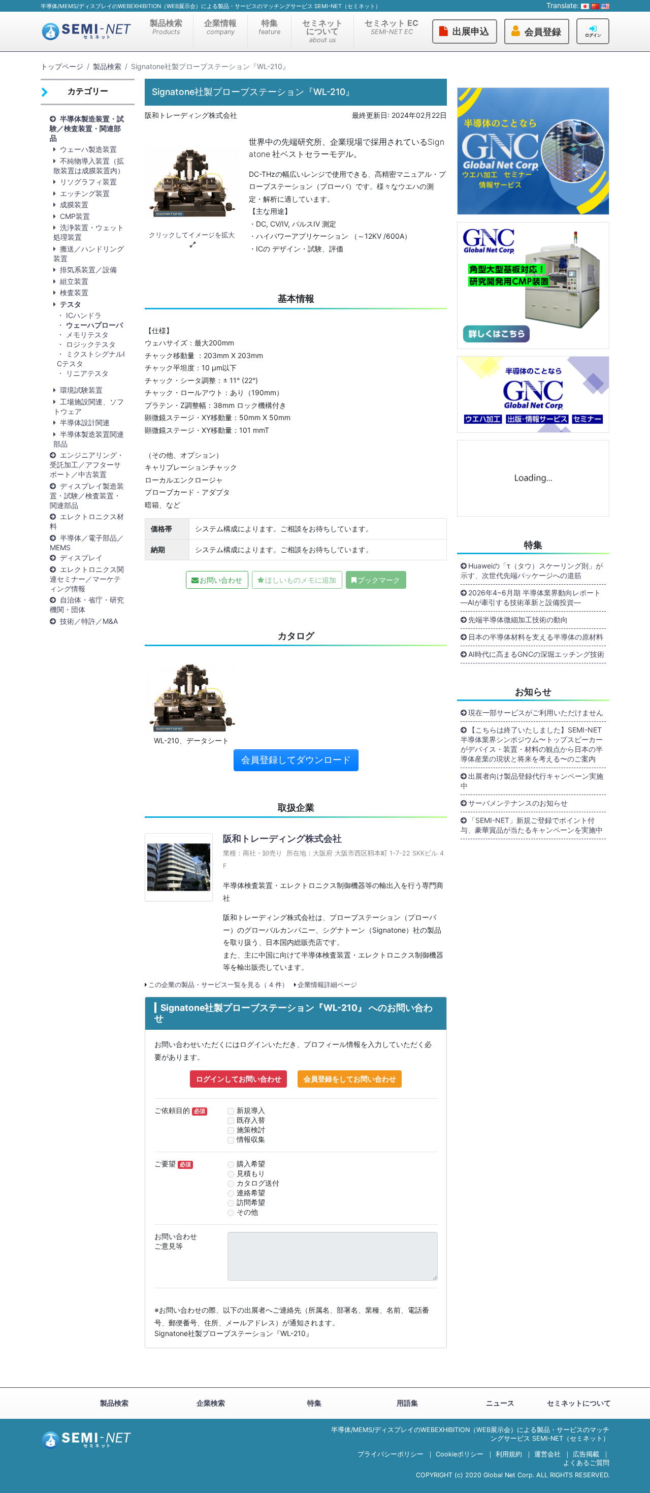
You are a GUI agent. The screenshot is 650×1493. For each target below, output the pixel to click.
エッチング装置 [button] (85, 193)
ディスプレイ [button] (81, 557)
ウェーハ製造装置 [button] (88, 149)
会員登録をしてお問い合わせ (350, 1078)
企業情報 (220, 27)
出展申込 (470, 31)
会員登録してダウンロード (296, 759)
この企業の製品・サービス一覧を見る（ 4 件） (218, 985)
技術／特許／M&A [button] (89, 621)
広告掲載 (586, 1454)
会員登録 (543, 32)
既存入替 (251, 1120)
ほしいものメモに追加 (300, 580)
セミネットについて (322, 31)
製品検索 (166, 27)
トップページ (62, 66)
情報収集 (251, 1139)
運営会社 (547, 1454)
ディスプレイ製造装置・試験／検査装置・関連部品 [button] (87, 496)
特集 (269, 27)
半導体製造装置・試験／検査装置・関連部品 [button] (87, 128)
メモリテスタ (87, 334)
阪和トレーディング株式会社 (282, 838)
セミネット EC (391, 27)
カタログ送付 (258, 1183)
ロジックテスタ (91, 344)
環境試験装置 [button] (81, 390)
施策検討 (251, 1129)
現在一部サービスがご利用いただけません (535, 712)
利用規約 (509, 1454)
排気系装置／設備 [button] (88, 269)
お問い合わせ (221, 580)
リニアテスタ (87, 373)
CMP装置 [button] (75, 216)
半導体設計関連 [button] (85, 422)
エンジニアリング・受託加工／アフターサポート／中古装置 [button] (87, 465)
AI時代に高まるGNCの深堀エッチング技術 (536, 654)
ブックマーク (379, 580)
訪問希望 (251, 1202)
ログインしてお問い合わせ (238, 1078)
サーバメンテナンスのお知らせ (518, 803)
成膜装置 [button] (74, 204)
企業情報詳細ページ (327, 985)
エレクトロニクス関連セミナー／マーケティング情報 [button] (87, 579)
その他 (247, 1212)
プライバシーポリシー (391, 1454)
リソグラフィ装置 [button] (88, 181)
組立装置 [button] (74, 281)
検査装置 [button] (74, 292)
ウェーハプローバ (94, 325)
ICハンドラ (84, 315)
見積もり (251, 1173)
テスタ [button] (70, 304)
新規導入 (251, 1110)
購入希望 (251, 1163)
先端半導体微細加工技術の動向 (518, 619)
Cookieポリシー (459, 1454)
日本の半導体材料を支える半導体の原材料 (535, 636)
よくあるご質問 (586, 1463)
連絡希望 (251, 1192)
